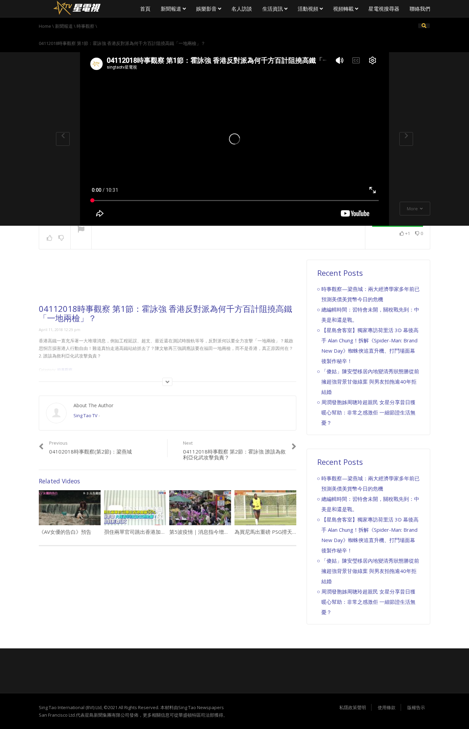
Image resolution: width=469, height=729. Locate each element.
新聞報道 (172, 8)
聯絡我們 (420, 8)
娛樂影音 (207, 8)
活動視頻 (309, 8)
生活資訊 (273, 8)
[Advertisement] (168, 282)
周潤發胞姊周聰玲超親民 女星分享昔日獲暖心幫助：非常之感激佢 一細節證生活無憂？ (368, 412)
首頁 (145, 8)
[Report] (81, 230)
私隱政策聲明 (352, 707)
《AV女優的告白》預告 (65, 531)
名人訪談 (241, 8)
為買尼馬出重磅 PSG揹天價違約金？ (276, 531)
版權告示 (416, 707)
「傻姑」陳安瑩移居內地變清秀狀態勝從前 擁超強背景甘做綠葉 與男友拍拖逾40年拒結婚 (370, 381)
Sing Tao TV (85, 415)
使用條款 (387, 707)
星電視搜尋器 (383, 8)
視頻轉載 (344, 8)
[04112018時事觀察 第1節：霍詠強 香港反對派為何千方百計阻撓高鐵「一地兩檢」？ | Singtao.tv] (76, 7)
